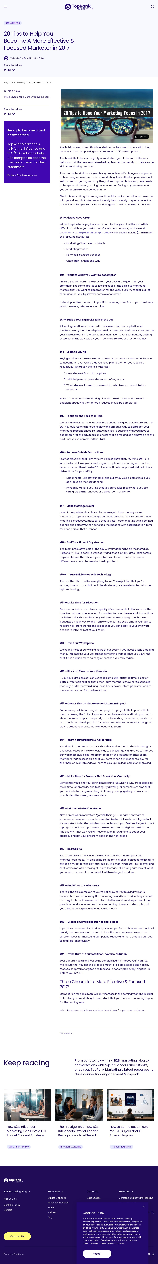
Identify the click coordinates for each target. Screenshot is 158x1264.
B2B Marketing (13, 23)
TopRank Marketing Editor (32, 58)
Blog (6, 82)
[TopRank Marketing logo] (13, 1180)
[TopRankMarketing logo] (79, 7)
